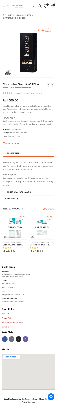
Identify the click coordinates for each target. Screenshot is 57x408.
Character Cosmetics (20, 87)
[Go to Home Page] (3, 15)
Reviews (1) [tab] (12, 198)
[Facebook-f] (5, 339)
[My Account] (40, 6)
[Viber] (25, 339)
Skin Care (23, 132)
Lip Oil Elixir (16, 136)
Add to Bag (22, 219)
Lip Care (16, 132)
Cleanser (6, 242)
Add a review (36, 93)
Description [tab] (13, 153)
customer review (21, 93)
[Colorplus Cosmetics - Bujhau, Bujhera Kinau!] (15, 6)
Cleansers (12, 242)
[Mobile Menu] (5, 6)
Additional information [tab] (19, 192)
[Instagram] (18, 339)
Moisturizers (34, 242)
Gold (9, 136)
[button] (44, 208)
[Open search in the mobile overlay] (34, 6)
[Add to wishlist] (26, 243)
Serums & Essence (45, 242)
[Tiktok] (11, 339)
